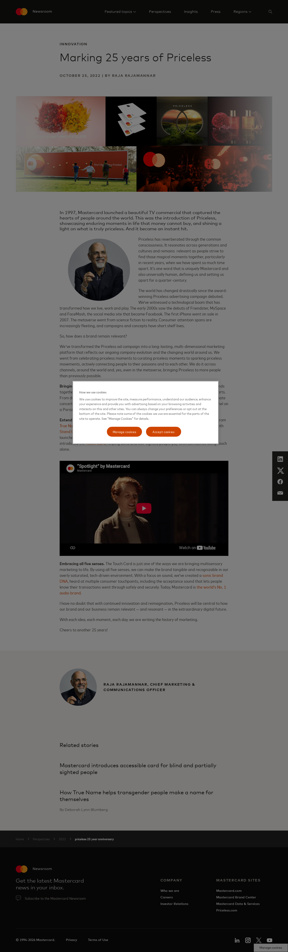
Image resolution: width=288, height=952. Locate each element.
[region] (145, 412)
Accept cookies (164, 431)
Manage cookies (124, 431)
